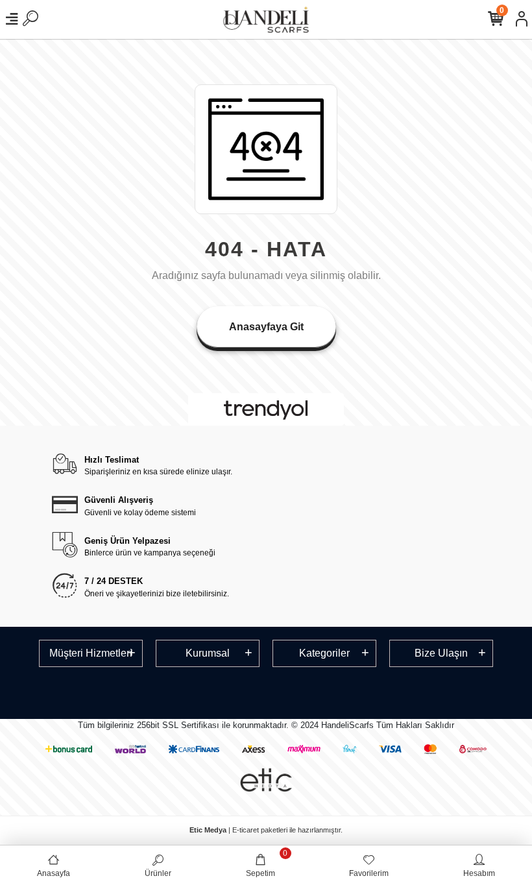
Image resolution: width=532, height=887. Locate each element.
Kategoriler (324, 653)
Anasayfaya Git (266, 326)
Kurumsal (208, 653)
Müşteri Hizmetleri (90, 653)
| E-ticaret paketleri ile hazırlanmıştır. (266, 830)
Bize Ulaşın (441, 653)
